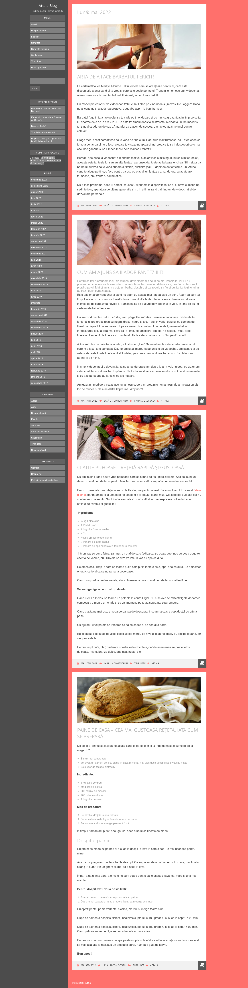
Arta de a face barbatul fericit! (115, 76)
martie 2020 (37, 271)
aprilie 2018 (37, 358)
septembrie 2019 (39, 284)
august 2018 (37, 333)
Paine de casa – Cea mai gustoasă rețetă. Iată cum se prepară (137, 733)
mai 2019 (35, 302)
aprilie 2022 (37, 216)
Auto (33, 406)
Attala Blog (48, 5)
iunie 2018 (36, 345)
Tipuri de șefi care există (43, 132)
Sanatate (35, 42)
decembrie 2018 (39, 315)
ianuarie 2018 (38, 376)
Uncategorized (38, 67)
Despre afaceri (38, 30)
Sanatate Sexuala (40, 48)
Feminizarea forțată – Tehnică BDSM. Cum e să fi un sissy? (45, 160)
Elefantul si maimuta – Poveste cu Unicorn (46, 118)
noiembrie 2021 (39, 247)
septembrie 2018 (39, 327)
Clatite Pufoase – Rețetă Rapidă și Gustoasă (130, 467)
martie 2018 (37, 364)
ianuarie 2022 (38, 234)
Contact (35, 467)
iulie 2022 (36, 198)
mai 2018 (35, 352)
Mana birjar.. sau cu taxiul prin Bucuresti (46, 110)
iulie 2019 (36, 290)
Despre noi (36, 473)
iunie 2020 (36, 265)
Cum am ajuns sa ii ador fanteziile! (120, 272)
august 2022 (37, 191)
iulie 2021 (36, 259)
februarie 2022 (38, 228)
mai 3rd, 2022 (88, 965)
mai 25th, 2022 (88, 205)
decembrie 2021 (39, 241)
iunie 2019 (36, 296)
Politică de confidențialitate (44, 479)
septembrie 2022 (39, 185)
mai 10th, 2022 (88, 663)
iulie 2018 (36, 339)
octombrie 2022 (39, 179)
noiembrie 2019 (39, 278)
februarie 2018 (38, 370)
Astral (34, 24)
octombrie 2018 (39, 321)
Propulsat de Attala (81, 982)
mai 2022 (35, 210)
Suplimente (36, 55)
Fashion (35, 36)
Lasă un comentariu (116, 205)
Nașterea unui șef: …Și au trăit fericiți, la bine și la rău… (46, 140)
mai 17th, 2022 (88, 400)
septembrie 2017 (39, 382)
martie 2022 (37, 222)
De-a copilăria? (38, 126)
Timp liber (36, 61)
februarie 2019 (38, 308)
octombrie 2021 (39, 253)
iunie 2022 (36, 204)
